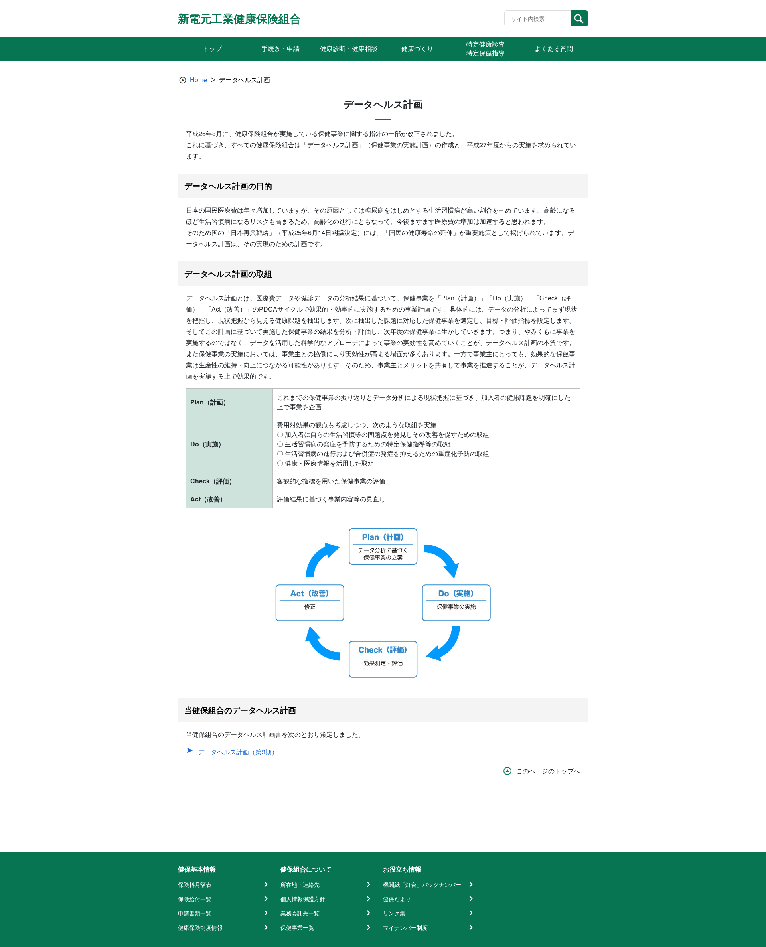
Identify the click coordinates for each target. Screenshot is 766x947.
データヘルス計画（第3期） (238, 751)
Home (198, 79)
